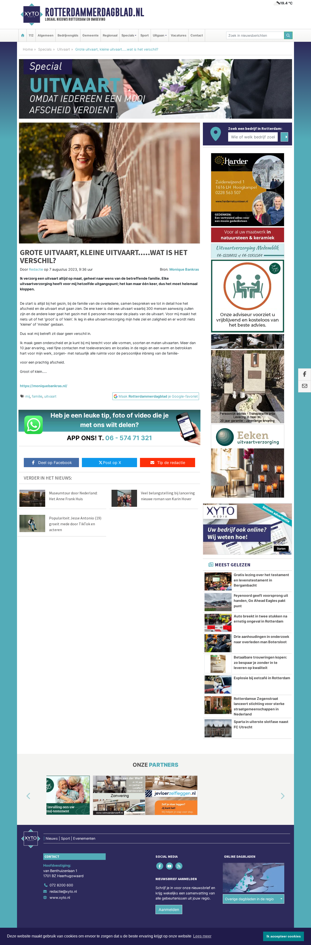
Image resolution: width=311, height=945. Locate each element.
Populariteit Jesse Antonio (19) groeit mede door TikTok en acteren (75, 524)
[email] (304, 386)
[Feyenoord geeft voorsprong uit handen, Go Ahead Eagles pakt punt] (218, 602)
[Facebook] (160, 866)
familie (37, 396)
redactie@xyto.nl (63, 891)
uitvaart (50, 396)
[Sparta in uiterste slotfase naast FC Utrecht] (218, 728)
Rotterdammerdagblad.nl (94, 12)
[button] (23, 796)
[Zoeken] (288, 35)
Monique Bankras (184, 269)
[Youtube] (169, 866)
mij (27, 396)
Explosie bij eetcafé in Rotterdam (262, 678)
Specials (45, 49)
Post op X (112, 462)
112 (31, 35)
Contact (196, 35)
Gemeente (90, 35)
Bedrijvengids (68, 35)
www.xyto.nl (60, 897)
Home (28, 49)
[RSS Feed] (179, 866)
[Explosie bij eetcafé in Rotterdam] (218, 684)
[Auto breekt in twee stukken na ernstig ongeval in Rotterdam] (218, 623)
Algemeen (45, 35)
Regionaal (110, 35)
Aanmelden (169, 909)
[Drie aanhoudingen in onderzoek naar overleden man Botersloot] (218, 643)
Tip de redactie (171, 462)
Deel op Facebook (55, 462)
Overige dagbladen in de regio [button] (249, 899)
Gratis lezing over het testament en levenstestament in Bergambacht (261, 580)
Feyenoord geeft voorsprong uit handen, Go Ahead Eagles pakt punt (261, 600)
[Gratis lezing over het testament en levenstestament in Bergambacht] (218, 581)
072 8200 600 (61, 885)
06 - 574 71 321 (128, 438)
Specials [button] (127, 35)
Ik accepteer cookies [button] (284, 936)
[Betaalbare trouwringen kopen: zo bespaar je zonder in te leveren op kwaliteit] (218, 664)
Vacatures (178, 35)
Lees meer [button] (202, 936)
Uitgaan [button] (158, 35)
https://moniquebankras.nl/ (43, 386)
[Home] (23, 35)
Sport (144, 35)
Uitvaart (63, 49)
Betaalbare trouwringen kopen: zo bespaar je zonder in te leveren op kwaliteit (260, 662)
